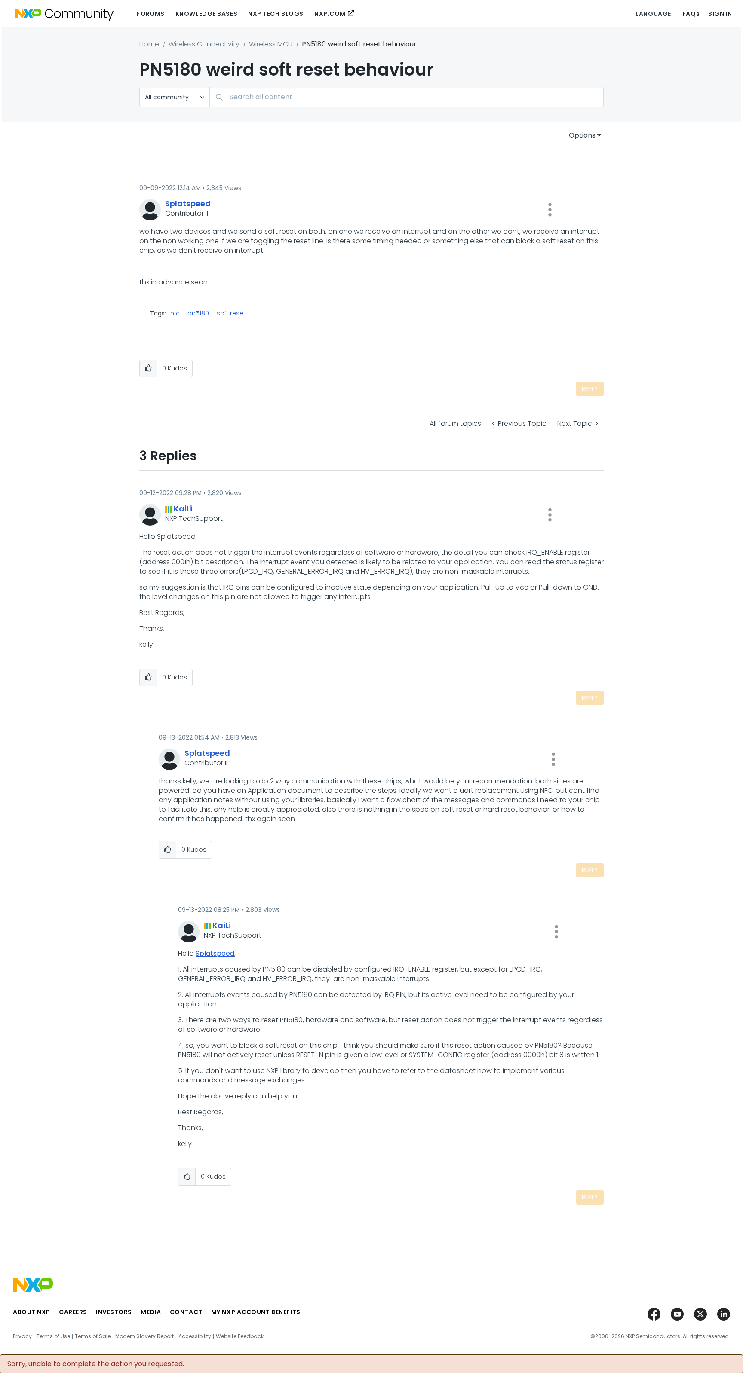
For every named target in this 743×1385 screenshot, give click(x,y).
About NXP (31, 1312)
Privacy (22, 1336)
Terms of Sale (93, 1336)
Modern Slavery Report (144, 1336)
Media (151, 1312)
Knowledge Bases (206, 13)
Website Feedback (240, 1336)
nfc (175, 313)
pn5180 (198, 313)
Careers (73, 1312)
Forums (150, 13)
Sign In (720, 13)
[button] (550, 209)
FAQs (691, 13)
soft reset (231, 313)
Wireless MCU (270, 44)
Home (149, 44)
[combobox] (406, 97)
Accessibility (194, 1336)
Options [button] (582, 135)
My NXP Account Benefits (256, 1312)
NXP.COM (330, 13)
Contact (186, 1312)
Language (653, 13)
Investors (114, 1312)
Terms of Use (53, 1336)
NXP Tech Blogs (276, 13)
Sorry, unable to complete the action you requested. (95, 1364)
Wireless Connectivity (204, 44)
